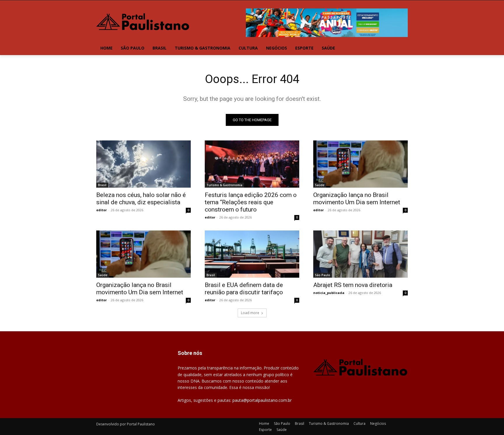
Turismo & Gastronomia (224, 185)
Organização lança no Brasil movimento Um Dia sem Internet (356, 198)
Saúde (319, 185)
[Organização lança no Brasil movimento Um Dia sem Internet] (360, 164)
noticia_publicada (328, 292)
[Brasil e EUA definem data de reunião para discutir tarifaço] (252, 254)
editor (101, 210)
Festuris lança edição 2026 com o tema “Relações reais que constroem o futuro (251, 202)
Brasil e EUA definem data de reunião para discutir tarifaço (244, 288)
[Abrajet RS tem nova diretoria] (360, 254)
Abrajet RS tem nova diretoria (352, 284)
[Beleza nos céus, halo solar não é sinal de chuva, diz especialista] (143, 164)
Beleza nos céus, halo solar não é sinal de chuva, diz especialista (141, 198)
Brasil (102, 185)
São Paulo (322, 275)
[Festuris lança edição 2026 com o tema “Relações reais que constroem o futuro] (252, 164)
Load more (250, 312)
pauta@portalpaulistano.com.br (262, 400)
